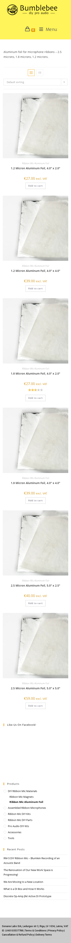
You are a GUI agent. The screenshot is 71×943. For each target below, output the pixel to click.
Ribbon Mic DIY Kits (19, 814)
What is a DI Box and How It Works (24, 889)
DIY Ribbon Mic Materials (22, 791)
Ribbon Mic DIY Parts (20, 820)
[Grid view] (31, 72)
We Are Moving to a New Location (23, 882)
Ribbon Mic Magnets (21, 797)
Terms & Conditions (35, 930)
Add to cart (35, 185)
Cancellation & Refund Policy (18, 934)
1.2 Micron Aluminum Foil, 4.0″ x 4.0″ (35, 271)
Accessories (14, 832)
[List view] (39, 72)
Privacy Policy (56, 930)
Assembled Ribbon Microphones (27, 808)
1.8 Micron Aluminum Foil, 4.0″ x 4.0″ (35, 483)
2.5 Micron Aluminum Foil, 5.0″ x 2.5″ (35, 585)
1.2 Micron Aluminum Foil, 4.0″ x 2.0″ (35, 168)
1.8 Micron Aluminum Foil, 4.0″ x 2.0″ (35, 373)
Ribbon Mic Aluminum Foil (35, 163)
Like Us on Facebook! (21, 724)
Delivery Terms (44, 934)
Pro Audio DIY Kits (18, 826)
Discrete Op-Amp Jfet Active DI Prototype (27, 896)
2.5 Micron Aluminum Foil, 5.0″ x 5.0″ (35, 688)
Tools (11, 838)
